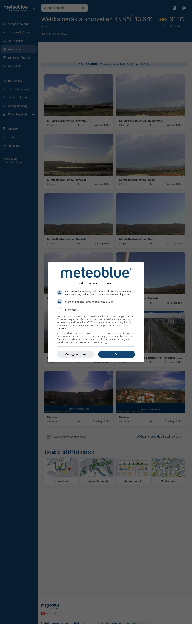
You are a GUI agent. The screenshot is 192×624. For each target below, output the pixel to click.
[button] (96, 310)
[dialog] (96, 312)
